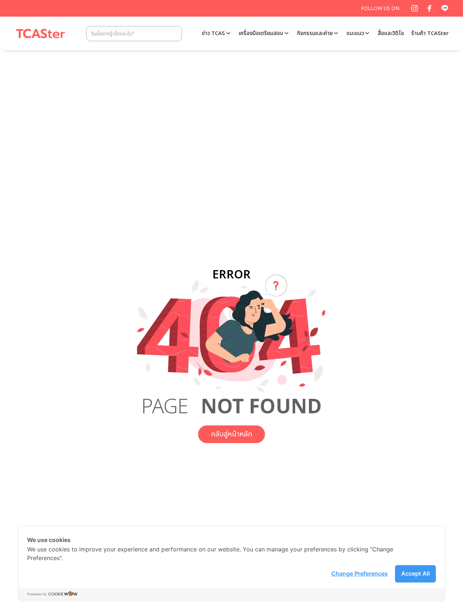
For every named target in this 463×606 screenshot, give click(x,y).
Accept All (415, 573)
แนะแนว (355, 33)
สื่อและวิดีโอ (391, 33)
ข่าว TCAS (213, 33)
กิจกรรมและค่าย (315, 33)
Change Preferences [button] (359, 573)
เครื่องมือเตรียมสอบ (261, 33)
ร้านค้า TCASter (430, 33)
